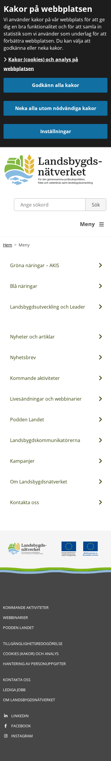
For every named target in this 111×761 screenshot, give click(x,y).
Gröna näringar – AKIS (34, 265)
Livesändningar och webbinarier (46, 399)
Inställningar (55, 131)
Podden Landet (27, 419)
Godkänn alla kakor (55, 85)
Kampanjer (22, 461)
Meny (92, 224)
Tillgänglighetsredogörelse (32, 643)
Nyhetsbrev (23, 357)
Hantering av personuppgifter (34, 663)
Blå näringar (23, 286)
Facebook (21, 725)
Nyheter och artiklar (32, 336)
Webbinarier (15, 617)
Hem (7, 245)
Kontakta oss (24, 502)
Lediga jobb (14, 689)
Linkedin (20, 715)
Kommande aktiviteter (35, 378)
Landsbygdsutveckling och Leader (47, 307)
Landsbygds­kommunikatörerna (45, 440)
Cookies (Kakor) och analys (31, 653)
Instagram (22, 736)
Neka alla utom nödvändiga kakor (55, 108)
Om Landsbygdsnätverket (38, 481)
